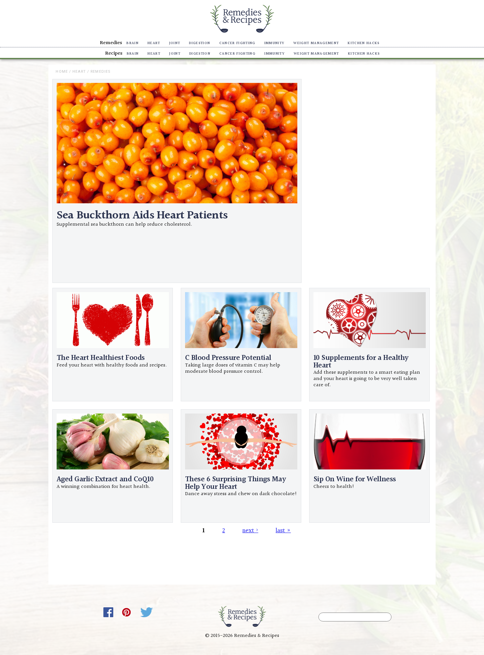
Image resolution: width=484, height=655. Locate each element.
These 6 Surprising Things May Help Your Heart (235, 483)
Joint (174, 43)
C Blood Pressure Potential (228, 358)
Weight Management (316, 43)
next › (250, 530)
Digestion (199, 43)
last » (283, 530)
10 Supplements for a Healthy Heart (361, 361)
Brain (132, 43)
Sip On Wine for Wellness (354, 479)
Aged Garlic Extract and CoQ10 (105, 479)
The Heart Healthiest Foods (101, 358)
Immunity (274, 43)
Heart (154, 43)
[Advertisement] (367, 181)
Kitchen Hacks (363, 43)
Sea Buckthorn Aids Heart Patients (142, 216)
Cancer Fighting (237, 43)
